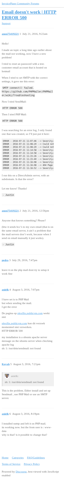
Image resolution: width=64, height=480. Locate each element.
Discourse (21, 471)
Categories (18, 457)
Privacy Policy (32, 464)
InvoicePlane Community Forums (20, 3)
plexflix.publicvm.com (30, 313)
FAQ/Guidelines (36, 457)
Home (5, 457)
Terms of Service (11, 464)
